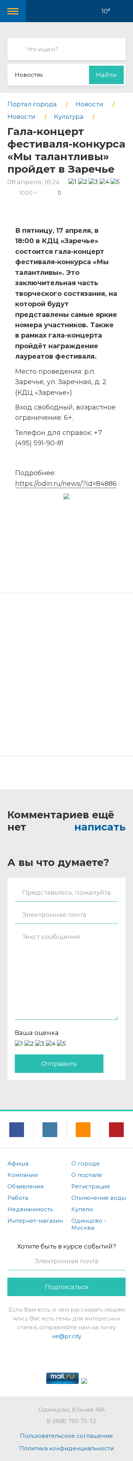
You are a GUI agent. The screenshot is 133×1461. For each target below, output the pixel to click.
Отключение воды (98, 1197)
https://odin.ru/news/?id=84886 (66, 484)
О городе (85, 1163)
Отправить (59, 1063)
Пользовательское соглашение (66, 1435)
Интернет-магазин (35, 1220)
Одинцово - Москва (88, 1224)
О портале (86, 1174)
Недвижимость (30, 1209)
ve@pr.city (66, 1336)
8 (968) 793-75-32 (71, 1420)
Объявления (25, 1186)
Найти (106, 75)
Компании (22, 1174)
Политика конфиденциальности (66, 1448)
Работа (17, 1197)
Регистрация (90, 1186)
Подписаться (67, 1287)
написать (100, 827)
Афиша (17, 1163)
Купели (82, 1209)
